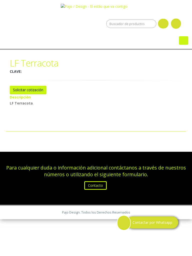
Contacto (95, 185)
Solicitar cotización (28, 90)
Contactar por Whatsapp (152, 222)
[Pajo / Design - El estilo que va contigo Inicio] (96, 5)
